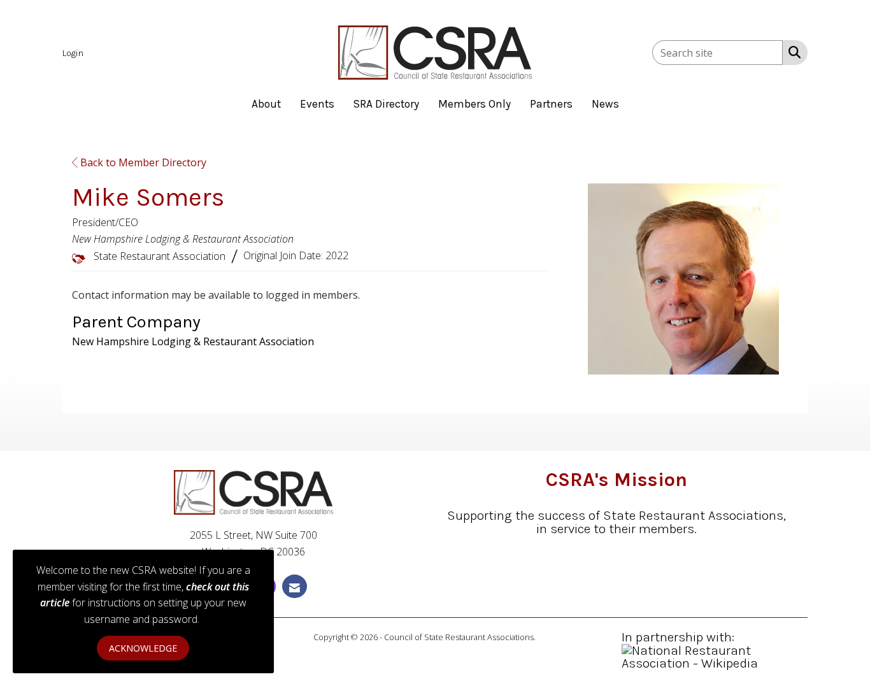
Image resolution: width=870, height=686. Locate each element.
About (266, 103)
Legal (547, 637)
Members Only (474, 103)
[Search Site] (792, 51)
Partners (551, 103)
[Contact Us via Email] (294, 586)
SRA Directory (386, 103)
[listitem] (74, 52)
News (605, 103)
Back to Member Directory (142, 162)
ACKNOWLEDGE (143, 648)
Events (317, 103)
